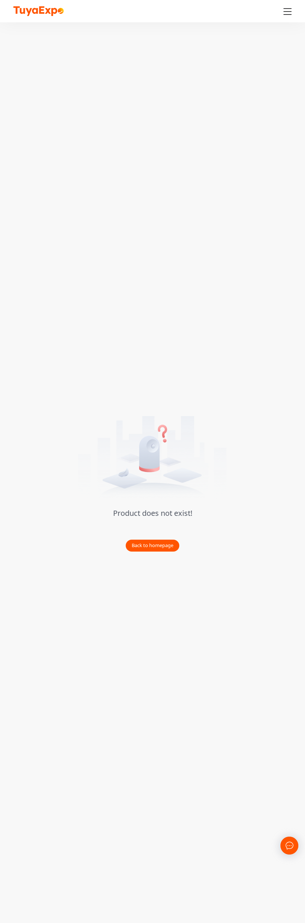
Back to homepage (152, 545)
